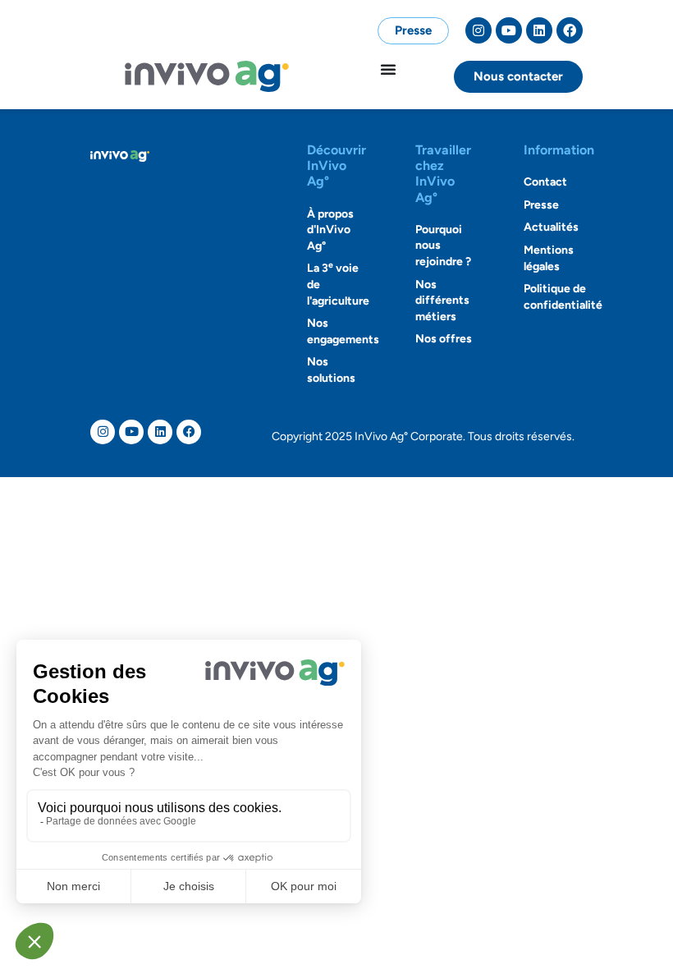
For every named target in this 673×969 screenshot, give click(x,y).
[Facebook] (569, 30)
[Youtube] (509, 30)
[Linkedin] (539, 30)
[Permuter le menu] (388, 69)
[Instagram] (478, 30)
